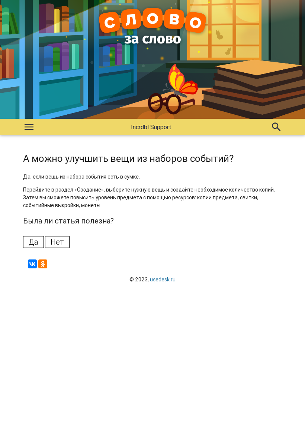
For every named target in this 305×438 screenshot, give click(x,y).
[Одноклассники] (42, 263)
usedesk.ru (163, 279)
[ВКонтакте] (32, 263)
